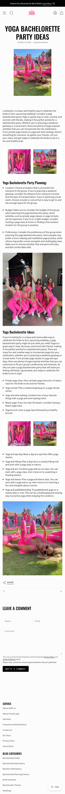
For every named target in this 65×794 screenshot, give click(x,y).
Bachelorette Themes (12, 785)
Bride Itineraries (9, 779)
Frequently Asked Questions (14, 724)
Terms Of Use (8, 746)
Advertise (7, 719)
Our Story (7, 735)
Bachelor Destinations (12, 768)
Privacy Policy (49, 657)
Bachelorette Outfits (11, 758)
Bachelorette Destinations (14, 763)
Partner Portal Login (11, 713)
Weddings (7, 790)
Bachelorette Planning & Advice (16, 774)
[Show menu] (4, 13)
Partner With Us (9, 708)
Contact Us (7, 730)
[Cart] (61, 13)
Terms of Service (9, 659)
